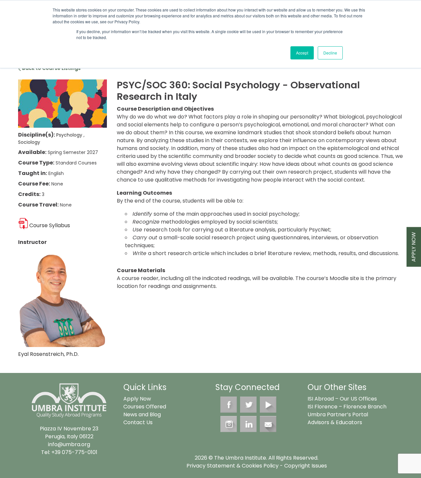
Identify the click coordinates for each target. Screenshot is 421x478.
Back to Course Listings (51, 68)
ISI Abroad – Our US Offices (342, 398)
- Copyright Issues (303, 465)
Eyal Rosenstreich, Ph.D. (48, 354)
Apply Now (413, 247)
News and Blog (142, 414)
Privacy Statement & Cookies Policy (232, 465)
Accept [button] (302, 52)
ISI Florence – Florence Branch (347, 406)
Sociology (29, 142)
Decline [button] (330, 52)
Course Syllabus (49, 225)
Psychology (70, 135)
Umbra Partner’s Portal (338, 414)
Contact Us (138, 422)
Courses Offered (144, 406)
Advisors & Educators (335, 422)
